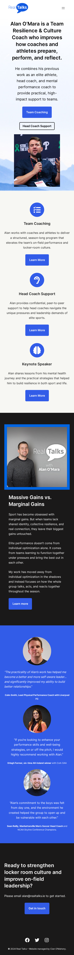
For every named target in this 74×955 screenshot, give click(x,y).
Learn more (20, 603)
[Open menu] (63, 8)
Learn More (37, 260)
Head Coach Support (37, 126)
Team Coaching (37, 112)
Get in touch (37, 908)
